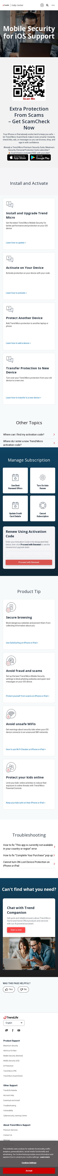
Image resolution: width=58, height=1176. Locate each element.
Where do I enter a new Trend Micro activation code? (23, 443)
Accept (29, 1171)
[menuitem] (42, 5)
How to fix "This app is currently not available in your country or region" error (28, 846)
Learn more (45, 1157)
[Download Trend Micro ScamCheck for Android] (40, 157)
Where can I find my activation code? (23, 434)
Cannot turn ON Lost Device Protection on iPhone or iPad (26, 863)
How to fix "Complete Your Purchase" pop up (28, 855)
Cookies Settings (29, 1163)
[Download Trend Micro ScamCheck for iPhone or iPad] (17, 157)
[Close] (55, 1145)
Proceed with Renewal (29, 562)
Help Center (17, 5)
